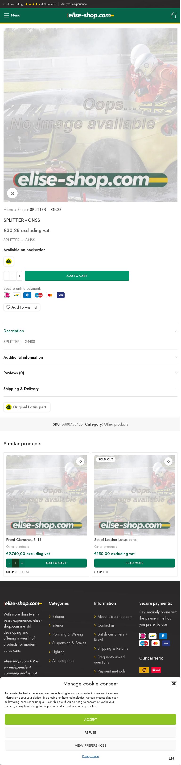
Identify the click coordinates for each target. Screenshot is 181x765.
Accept (90, 719)
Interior (57, 625)
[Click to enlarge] (12, 193)
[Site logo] (90, 15)
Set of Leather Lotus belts (115, 540)
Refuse (90, 732)
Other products (116, 424)
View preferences (90, 745)
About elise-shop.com (115, 616)
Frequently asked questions (109, 659)
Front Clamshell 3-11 (23, 540)
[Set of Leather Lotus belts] (134, 495)
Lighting (58, 652)
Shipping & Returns (113, 648)
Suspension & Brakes (69, 643)
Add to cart (76, 276)
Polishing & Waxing (67, 634)
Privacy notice (90, 756)
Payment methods (112, 671)
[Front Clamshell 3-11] (46, 495)
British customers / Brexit (110, 637)
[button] (174, 683)
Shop (21, 209)
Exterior (58, 616)
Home (8, 209)
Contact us (106, 625)
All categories (63, 660)
